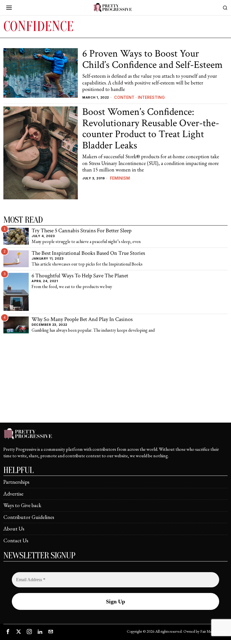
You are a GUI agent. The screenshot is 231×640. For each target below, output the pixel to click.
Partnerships (16, 481)
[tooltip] (7, 631)
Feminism (120, 178)
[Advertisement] (115, 383)
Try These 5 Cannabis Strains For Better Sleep (82, 231)
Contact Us (15, 540)
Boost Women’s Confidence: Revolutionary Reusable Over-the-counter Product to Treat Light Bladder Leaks (150, 128)
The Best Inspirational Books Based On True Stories (88, 253)
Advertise (13, 493)
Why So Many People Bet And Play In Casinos (82, 319)
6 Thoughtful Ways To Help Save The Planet (80, 276)
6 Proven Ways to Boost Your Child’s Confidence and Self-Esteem (152, 59)
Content (124, 97)
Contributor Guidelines (28, 517)
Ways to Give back (22, 505)
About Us (13, 528)
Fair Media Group (213, 631)
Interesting (151, 97)
